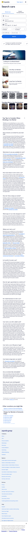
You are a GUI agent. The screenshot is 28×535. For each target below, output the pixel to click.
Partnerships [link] (4, 443)
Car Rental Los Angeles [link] (8, 415)
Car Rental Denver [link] (7, 420)
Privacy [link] (3, 484)
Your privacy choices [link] (6, 498)
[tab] (8, 12)
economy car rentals (9, 208)
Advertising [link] (4, 449)
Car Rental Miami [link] (7, 422)
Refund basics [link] (4, 513)
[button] (14, 119)
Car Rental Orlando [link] (7, 419)
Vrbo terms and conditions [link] (7, 494)
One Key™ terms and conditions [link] (8, 491)
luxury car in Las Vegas (8, 162)
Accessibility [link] (4, 496)
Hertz (9, 243)
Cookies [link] (3, 487)
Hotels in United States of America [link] (8, 462)
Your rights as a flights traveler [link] (7, 520)
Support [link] (3, 506)
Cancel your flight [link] (5, 511)
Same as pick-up (9, 21)
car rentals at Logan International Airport (14, 234)
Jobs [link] (3, 438)
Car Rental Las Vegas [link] (7, 417)
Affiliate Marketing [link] (5, 452)
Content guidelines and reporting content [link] (10, 500)
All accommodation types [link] (7, 474)
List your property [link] (5, 440)
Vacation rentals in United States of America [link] (10, 465)
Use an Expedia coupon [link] (6, 516)
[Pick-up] (14, 16)
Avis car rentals (16, 243)
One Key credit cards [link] (6, 478)
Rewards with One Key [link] (6, 476)
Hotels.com (12, 399)
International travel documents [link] (8, 518)
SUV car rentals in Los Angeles (11, 154)
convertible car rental (8, 144)
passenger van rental (8, 145)
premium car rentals (13, 209)
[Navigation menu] (25, 2)
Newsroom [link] (4, 445)
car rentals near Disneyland (13, 255)
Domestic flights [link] (5, 469)
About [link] (3, 436)
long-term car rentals (9, 361)
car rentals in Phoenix (19, 255)
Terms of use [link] (4, 489)
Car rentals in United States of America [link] (9, 472)
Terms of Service (13, 531)
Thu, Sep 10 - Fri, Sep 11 (11, 25)
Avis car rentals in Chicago (10, 248)
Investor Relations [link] (5, 447)
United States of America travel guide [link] (9, 460)
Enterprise (5, 243)
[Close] (26, 523)
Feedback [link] (4, 454)
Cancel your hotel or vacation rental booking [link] (10, 509)
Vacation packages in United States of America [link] (11, 467)
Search (14, 36)
